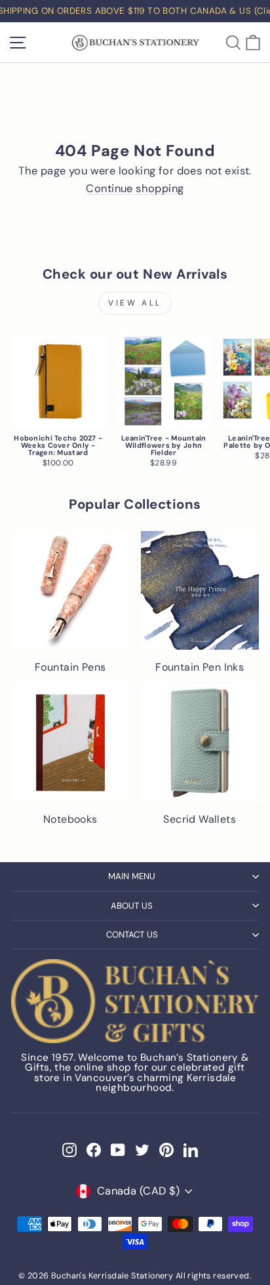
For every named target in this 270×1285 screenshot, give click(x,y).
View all (135, 303)
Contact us (132, 934)
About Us (132, 905)
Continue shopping (134, 189)
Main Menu (131, 876)
